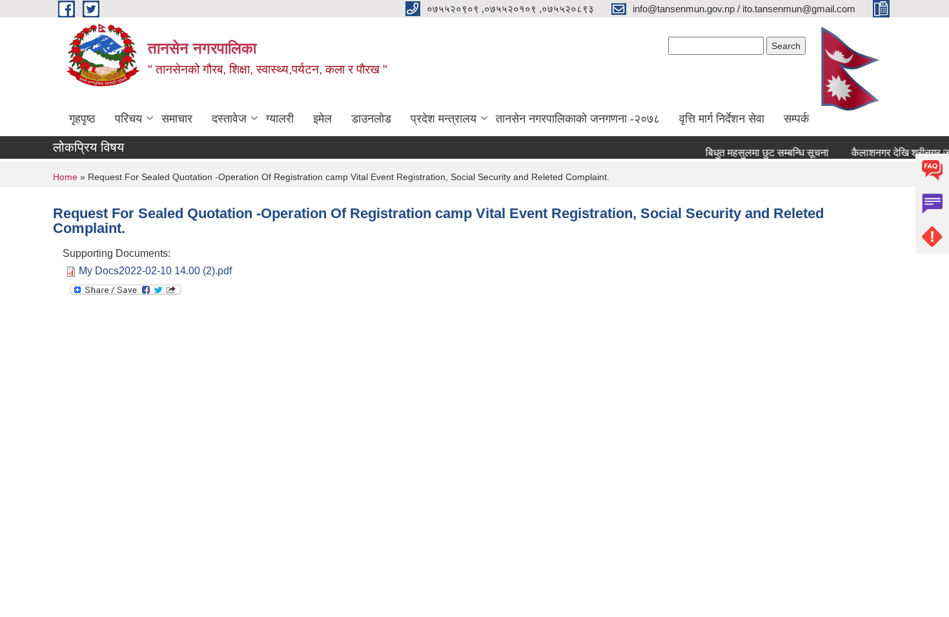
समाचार (176, 118)
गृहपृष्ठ (82, 118)
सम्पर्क (796, 118)
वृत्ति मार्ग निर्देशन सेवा (721, 118)
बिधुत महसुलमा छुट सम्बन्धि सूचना (762, 152)
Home (65, 177)
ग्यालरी (280, 118)
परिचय (128, 118)
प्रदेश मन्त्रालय (443, 118)
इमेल (322, 118)
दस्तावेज (229, 118)
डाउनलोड (371, 118)
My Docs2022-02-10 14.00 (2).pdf (155, 270)
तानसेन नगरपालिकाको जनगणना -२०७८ (578, 118)
